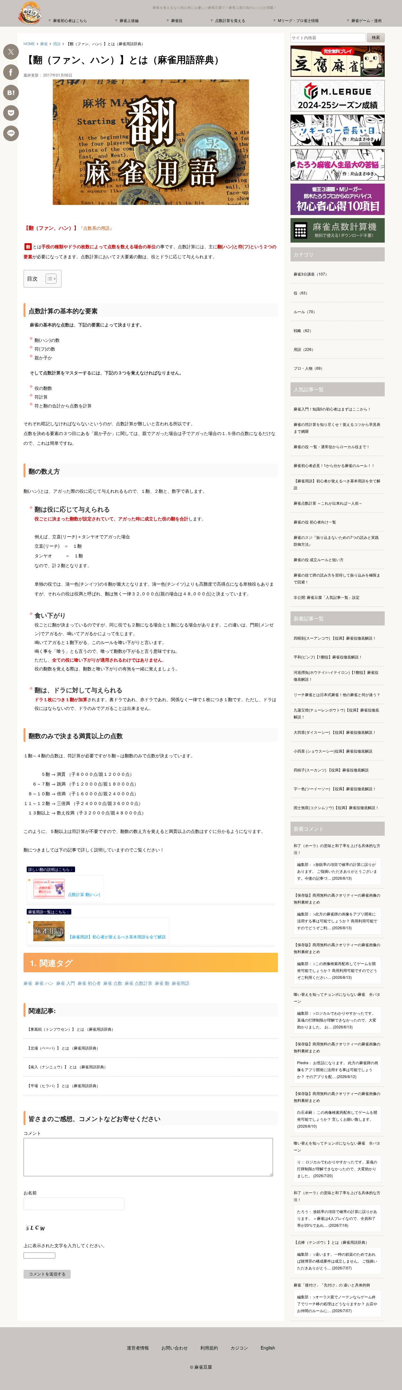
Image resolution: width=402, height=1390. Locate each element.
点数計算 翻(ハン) (84, 894)
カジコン (239, 1347)
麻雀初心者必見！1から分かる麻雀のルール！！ (334, 465)
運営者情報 (138, 1347)
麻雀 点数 (112, 983)
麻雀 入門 (65, 983)
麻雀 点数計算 (138, 983)
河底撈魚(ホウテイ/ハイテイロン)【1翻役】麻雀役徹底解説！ (336, 675)
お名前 (30, 1192)
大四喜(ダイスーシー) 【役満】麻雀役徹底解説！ (335, 732)
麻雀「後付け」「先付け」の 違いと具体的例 (335, 1297)
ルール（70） (305, 311)
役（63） (301, 292)
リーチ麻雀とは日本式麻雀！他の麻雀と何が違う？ (337, 694)
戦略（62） (303, 330)
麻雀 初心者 (89, 983)
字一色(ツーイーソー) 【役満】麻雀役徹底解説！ (335, 788)
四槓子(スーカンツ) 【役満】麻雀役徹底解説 (331, 769)
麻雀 (28, 983)
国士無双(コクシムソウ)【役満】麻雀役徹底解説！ (336, 807)
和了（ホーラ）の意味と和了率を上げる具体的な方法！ (337, 862)
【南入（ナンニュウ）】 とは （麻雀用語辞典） (67, 1066)
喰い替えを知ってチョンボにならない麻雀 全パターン (337, 1010)
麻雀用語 (180, 983)
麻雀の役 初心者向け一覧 (315, 521)
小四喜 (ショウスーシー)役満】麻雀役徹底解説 (333, 751)
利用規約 (209, 1347)
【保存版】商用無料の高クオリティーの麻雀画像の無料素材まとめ (337, 911)
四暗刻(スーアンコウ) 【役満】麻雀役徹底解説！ (335, 638)
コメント (32, 1133)
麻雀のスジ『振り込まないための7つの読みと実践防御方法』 (336, 540)
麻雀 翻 (162, 983)
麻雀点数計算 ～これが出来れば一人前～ (328, 503)
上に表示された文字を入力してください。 (65, 1245)
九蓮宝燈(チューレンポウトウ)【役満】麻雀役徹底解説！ (336, 713)
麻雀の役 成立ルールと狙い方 (319, 559)
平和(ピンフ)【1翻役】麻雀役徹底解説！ (328, 656)
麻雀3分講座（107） (311, 273)
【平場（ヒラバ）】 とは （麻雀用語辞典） (63, 1085)
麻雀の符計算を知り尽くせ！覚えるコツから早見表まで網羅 (337, 427)
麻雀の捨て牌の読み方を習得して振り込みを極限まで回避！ (337, 578)
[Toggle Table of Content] (48, 278)
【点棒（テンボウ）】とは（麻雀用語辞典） (335, 1254)
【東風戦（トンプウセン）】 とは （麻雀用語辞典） (71, 1029)
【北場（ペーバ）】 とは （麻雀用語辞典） (63, 1047)
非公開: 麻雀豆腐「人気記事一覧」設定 (327, 597)
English (268, 1347)
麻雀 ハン (44, 983)
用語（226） (304, 349)
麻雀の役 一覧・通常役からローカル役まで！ (332, 446)
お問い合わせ (174, 1347)
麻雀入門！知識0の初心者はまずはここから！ (332, 408)
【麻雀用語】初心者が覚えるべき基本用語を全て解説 (117, 937)
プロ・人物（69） (309, 368)
